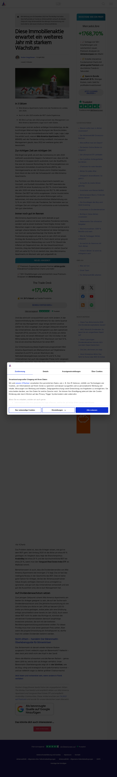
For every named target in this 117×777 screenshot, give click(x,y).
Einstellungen (57, 410)
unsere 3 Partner (22, 383)
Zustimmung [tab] (20, 371)
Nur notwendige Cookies (25, 410)
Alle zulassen (92, 410)
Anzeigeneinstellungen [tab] (71, 371)
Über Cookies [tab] (97, 371)
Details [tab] (45, 371)
